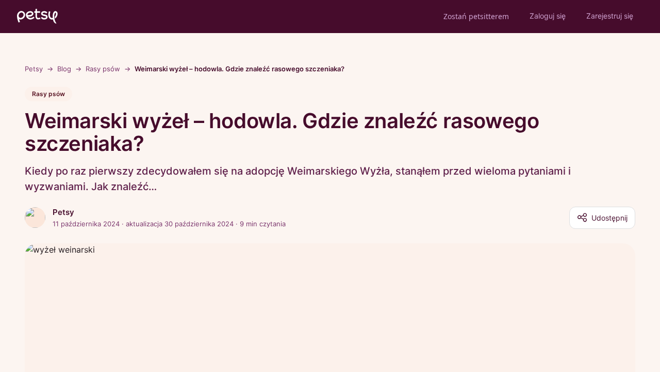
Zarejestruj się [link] (609, 15)
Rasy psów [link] (103, 69)
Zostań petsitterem (476, 16)
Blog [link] (64, 69)
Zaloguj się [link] (548, 15)
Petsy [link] (34, 69)
